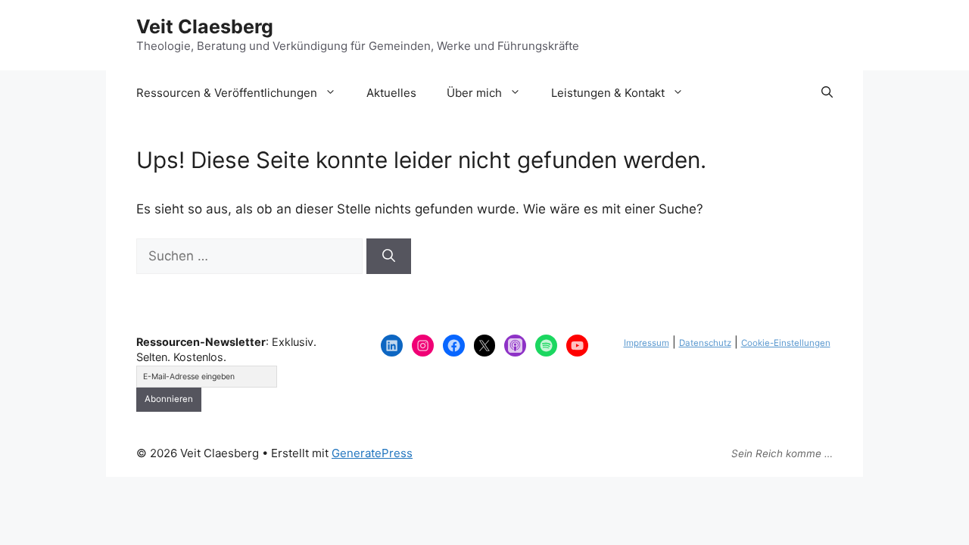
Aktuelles (391, 93)
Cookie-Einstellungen (785, 343)
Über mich (474, 93)
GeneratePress (372, 453)
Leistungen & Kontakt (608, 93)
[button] (827, 93)
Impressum (646, 343)
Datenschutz (705, 343)
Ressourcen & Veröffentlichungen (226, 93)
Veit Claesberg (204, 26)
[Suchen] (388, 256)
